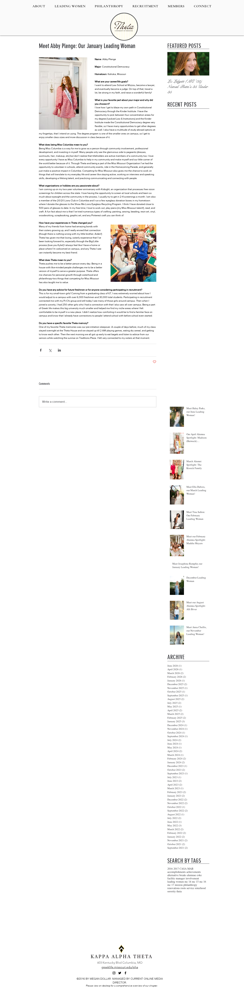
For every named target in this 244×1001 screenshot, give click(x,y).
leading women (175, 881)
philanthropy (190, 884)
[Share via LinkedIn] (59, 350)
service (190, 888)
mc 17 (170, 884)
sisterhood (200, 888)
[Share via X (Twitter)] (50, 350)
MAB (190, 868)
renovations (173, 888)
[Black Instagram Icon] (114, 973)
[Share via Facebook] (41, 350)
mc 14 (188, 881)
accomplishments (176, 871)
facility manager (176, 878)
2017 (176, 868)
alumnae (191, 875)
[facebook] (125, 973)
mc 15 (195, 881)
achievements (193, 871)
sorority (171, 891)
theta (179, 891)
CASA (183, 868)
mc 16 (202, 881)
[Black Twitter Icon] (120, 973)
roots (183, 888)
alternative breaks (176, 875)
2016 (170, 868)
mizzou (179, 884)
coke (199, 875)
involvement (192, 878)
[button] (39, 6)
